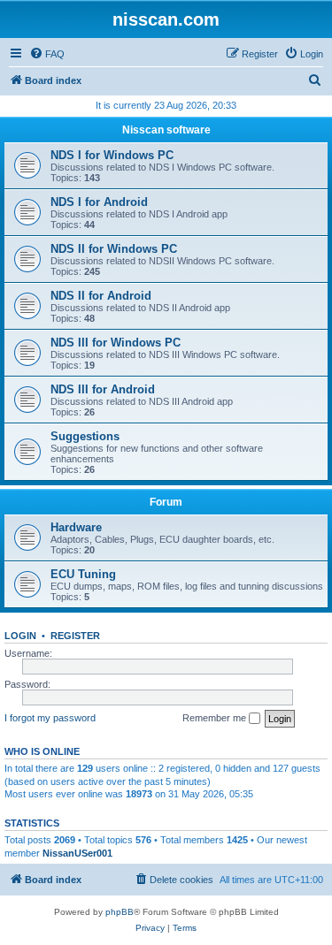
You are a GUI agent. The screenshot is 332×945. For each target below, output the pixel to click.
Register (75, 635)
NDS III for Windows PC (115, 342)
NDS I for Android (99, 202)
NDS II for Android (100, 295)
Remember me (215, 718)
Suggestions (85, 436)
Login (20, 635)
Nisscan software (166, 130)
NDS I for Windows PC (112, 155)
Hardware (76, 527)
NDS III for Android (102, 389)
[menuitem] (47, 54)
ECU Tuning (83, 574)
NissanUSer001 (77, 853)
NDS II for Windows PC (113, 248)
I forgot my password (50, 718)
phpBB (119, 912)
